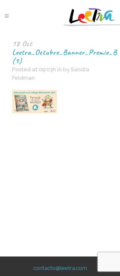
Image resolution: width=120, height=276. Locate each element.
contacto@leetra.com (60, 268)
